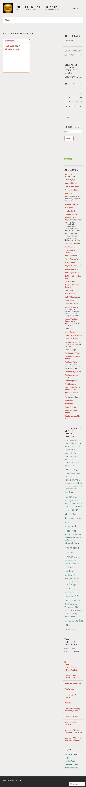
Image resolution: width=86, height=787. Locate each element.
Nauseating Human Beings (71, 552)
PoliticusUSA (69, 281)
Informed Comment (72, 244)
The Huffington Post (72, 342)
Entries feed (69, 761)
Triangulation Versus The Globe (71, 676)
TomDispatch (70, 384)
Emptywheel (69, 211)
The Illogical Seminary (37, 6)
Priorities (68, 703)
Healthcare (73, 506)
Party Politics (74, 564)
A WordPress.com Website (12, 780)
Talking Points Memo (73, 335)
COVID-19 (67, 477)
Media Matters (70, 256)
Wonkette (68, 400)
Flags (75, 489)
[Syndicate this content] (65, 661)
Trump (74, 613)
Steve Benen (69, 332)
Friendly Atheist (71, 214)
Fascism (75, 486)
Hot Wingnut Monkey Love (12, 47)
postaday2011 (71, 575)
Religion (72, 581)
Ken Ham (73, 540)
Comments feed (71, 764)
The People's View (71, 353)
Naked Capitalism (71, 269)
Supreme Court (73, 604)
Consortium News (71, 187)
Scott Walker (72, 592)
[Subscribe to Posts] (65, 649)
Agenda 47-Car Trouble (70, 723)
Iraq (68, 537)
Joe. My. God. (69, 247)
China (71, 459)
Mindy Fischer (70, 259)
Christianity (70, 462)
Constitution (75, 474)
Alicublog (68, 174)
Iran (65, 537)
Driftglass (68, 208)
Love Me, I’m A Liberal (70, 696)
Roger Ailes (69, 300)
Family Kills (77, 483)
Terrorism (79, 610)
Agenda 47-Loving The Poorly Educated (73, 731)
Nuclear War (78, 561)
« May (66, 117)
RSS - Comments (72, 652)
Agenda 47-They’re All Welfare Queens (72, 739)
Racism (66, 581)
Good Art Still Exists (71, 503)
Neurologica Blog (71, 273)
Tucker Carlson (69, 616)
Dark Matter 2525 (71, 197)
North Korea (77, 557)
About (7, 20)
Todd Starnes (67, 614)
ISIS (71, 537)
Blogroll (75, 456)
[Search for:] (73, 132)
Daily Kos (68, 193)
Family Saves (68, 486)
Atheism (72, 441)
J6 (80, 537)
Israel (77, 537)
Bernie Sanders (75, 444)
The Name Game (71, 717)
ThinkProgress (70, 381)
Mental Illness (72, 543)
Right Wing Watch (72, 297)
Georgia (75, 501)
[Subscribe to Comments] (65, 652)
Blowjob (66, 459)
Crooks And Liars (71, 190)
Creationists (75, 477)
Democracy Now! (71, 204)
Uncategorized (11, 41)
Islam (74, 537)
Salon (66, 304)
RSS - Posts (70, 649)
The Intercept (70, 350)
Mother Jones (70, 262)
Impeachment (77, 534)
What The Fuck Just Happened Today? (72, 388)
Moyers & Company (72, 266)
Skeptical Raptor (71, 307)
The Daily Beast (71, 339)
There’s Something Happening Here (72, 710)
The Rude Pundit (71, 362)
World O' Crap (70, 407)
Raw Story (68, 290)
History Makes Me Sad (71, 514)
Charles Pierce (70, 183)
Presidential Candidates (71, 578)
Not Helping (69, 561)
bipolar (67, 453)
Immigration (68, 534)
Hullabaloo (68, 234)
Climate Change (72, 466)
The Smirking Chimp (72, 372)
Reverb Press (70, 294)
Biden (75, 450)
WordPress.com (71, 768)
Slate (66, 329)
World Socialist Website (70, 412)
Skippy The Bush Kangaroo (71, 320)
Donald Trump (71, 480)
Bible (72, 450)
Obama (66, 563)
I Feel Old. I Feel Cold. (72, 683)
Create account (71, 754)
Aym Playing (69, 180)
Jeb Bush (67, 540)
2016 (66, 441)
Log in (67, 758)
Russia (74, 589)
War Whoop (69, 689)
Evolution (69, 483)
